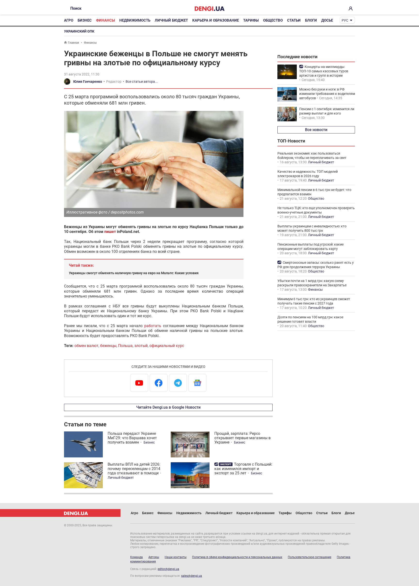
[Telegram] (178, 383)
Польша (125, 345)
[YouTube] (139, 383)
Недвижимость (134, 20)
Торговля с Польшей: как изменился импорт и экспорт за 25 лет (243, 468)
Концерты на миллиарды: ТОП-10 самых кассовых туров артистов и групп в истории (323, 71)
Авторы (153, 557)
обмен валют (86, 345)
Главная (73, 42)
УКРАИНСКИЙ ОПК (79, 31)
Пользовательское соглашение (309, 557)
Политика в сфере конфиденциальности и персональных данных (237, 557)
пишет (110, 231)
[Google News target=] (197, 383)
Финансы (105, 20)
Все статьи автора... (142, 81)
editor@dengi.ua (168, 569)
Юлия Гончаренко (87, 81)
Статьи (294, 20)
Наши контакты (175, 557)
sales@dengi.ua (191, 576)
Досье (327, 20)
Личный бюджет (171, 20)
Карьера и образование (215, 20)
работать (152, 325)
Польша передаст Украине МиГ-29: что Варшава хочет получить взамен (132, 438)
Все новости (316, 129)
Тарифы (251, 20)
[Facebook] (159, 383)
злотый (141, 345)
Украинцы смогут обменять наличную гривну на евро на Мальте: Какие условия (134, 273)
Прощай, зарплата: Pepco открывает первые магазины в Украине (242, 438)
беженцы (108, 345)
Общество (273, 20)
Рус (345, 20)
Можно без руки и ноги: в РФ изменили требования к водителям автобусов (327, 93)
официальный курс (166, 345)
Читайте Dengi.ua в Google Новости (168, 407)
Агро (68, 20)
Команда (136, 557)
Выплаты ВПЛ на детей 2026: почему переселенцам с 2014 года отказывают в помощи (134, 468)
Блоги (311, 20)
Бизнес (85, 20)
